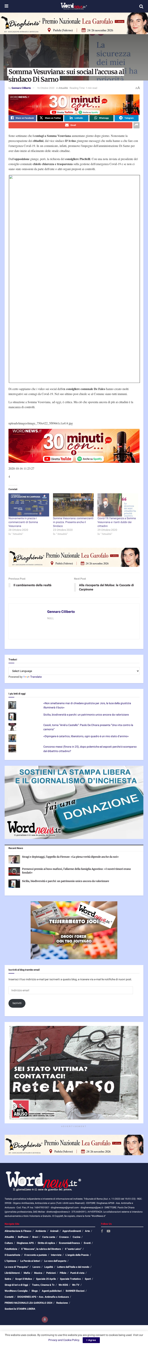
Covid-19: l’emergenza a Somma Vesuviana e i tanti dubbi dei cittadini (117, 522)
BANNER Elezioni (75, 1291)
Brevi (35, 1237)
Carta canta (48, 1237)
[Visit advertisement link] (74, 23)
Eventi (87, 1243)
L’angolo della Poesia (77, 1255)
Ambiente (40, 1231)
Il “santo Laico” (73, 1249)
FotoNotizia (11, 1249)
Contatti (9, 1297)
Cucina (76, 1237)
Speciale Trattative (70, 1279)
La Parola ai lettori (30, 1261)
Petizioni (51, 1273)
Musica (38, 1273)
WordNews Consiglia (16, 1291)
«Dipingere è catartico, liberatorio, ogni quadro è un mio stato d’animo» (86, 736)
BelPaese (23, 1237)
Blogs (35, 1291)
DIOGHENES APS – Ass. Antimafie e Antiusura (43, 1297)
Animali (54, 1231)
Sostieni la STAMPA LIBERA (20, 1309)
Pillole (63, 1273)
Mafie (27, 1273)
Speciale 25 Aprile (46, 1279)
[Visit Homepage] (73, 6)
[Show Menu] (6, 6)
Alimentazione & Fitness (18, 1231)
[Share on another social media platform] (136, 125)
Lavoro (36, 1267)
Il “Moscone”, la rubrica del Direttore (41, 1249)
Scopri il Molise (23, 1279)
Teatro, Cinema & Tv (43, 1285)
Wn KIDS (63, 1285)
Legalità (48, 1267)
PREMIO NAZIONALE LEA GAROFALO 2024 (28, 1303)
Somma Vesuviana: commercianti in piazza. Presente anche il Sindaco (73, 522)
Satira (8, 1279)
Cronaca (64, 1237)
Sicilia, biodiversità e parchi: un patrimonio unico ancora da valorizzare (86, 715)
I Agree (91, 1340)
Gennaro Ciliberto (21, 88)
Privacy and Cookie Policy (63, 1340)
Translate (36, 677)
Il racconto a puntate (35, 1255)
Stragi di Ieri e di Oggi (16, 1285)
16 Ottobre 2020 (45, 88)
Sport (88, 1279)
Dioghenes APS (25, 1243)
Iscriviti (17, 1003)
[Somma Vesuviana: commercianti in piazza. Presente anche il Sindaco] (73, 505)
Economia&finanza (69, 1243)
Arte (87, 1231)
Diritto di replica (46, 1243)
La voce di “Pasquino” (17, 1267)
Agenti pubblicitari (52, 1291)
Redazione (62, 1303)
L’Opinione (10, 1261)
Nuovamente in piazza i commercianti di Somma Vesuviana (23, 522)
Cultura (9, 1243)
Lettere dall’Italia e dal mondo (73, 1267)
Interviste (56, 1255)
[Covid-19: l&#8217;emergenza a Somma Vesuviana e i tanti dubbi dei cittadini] (118, 505)
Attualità (63, 88)
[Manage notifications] (45, 1319)
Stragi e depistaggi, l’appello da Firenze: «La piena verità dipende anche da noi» (70, 856)
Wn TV (75, 1285)
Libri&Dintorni (12, 1273)
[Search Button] (141, 6)
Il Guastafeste (12, 1255)
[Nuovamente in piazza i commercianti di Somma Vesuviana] (28, 505)
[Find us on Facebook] (102, 1231)
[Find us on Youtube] (108, 1231)
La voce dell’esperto (55, 1261)
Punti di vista (77, 1273)
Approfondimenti (71, 1231)
